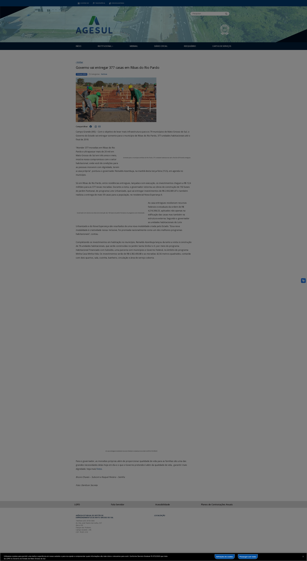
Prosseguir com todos (247, 557)
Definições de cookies (224, 557)
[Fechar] (303, 556)
